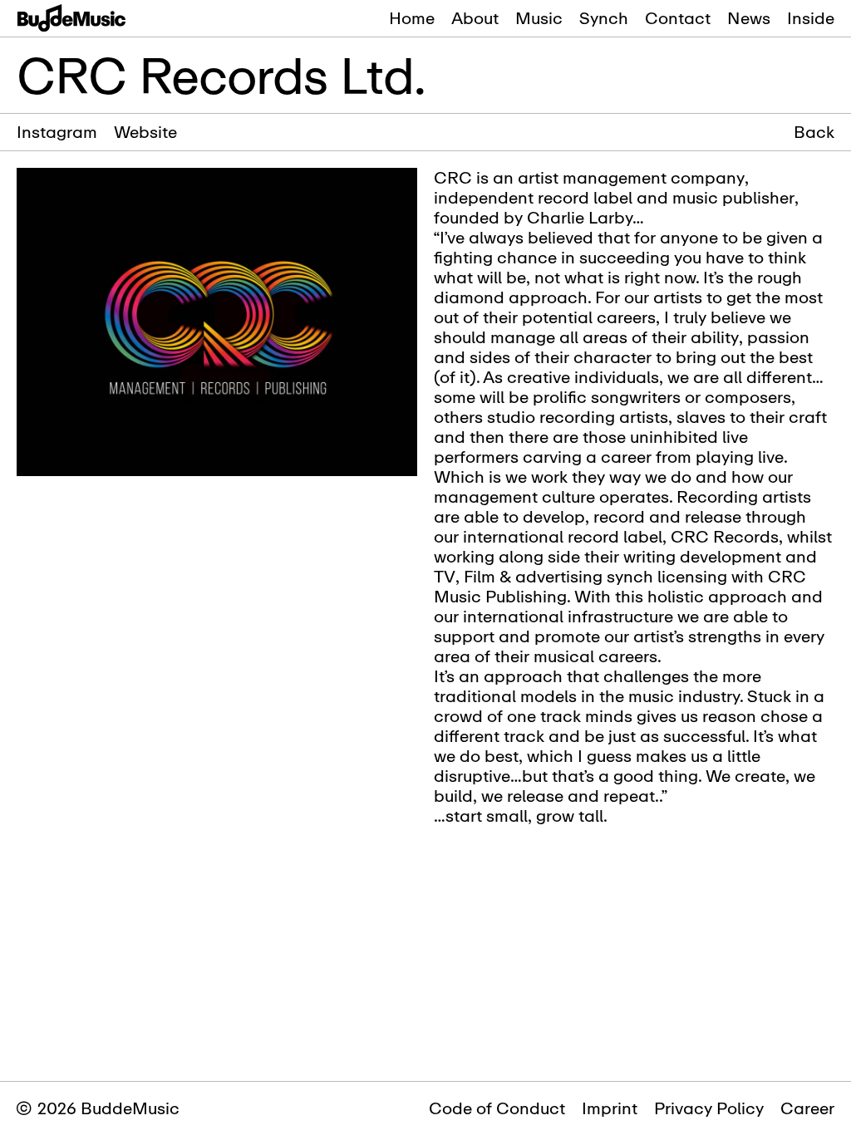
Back (814, 132)
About (475, 17)
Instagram (57, 132)
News (748, 18)
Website (145, 132)
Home (412, 18)
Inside (810, 18)
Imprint (609, 1108)
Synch (603, 18)
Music (539, 18)
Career (807, 1108)
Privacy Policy (709, 1108)
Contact (678, 17)
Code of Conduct (497, 1108)
